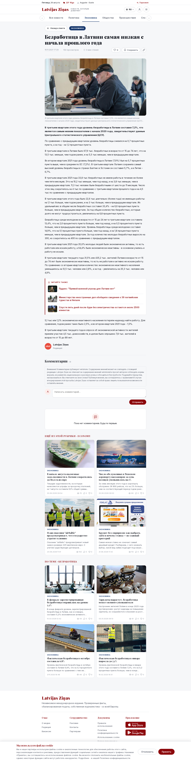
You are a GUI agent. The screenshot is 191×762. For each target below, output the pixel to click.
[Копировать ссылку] (143, 50)
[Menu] (146, 9)
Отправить (137, 402)
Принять (166, 751)
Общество (108, 17)
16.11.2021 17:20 (52, 49)
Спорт (144, 17)
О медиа (46, 723)
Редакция (46, 727)
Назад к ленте (57, 28)
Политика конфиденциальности (108, 731)
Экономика (91, 17)
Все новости (56, 17)
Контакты (74, 727)
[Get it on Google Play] (135, 732)
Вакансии (46, 731)
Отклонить (147, 751)
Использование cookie (109, 737)
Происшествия (127, 17)
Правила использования (105, 724)
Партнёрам (75, 731)
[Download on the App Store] (135, 724)
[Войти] (139, 9)
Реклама (74, 723)
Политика (73, 17)
